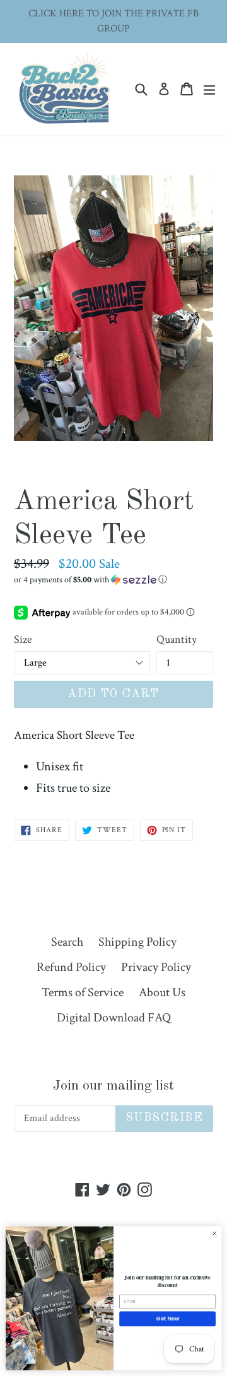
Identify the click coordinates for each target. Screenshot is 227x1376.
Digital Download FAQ (114, 1017)
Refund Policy (71, 967)
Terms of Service (83, 992)
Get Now (168, 1318)
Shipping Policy (137, 942)
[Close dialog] (214, 1233)
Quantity (176, 639)
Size (23, 639)
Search (67, 942)
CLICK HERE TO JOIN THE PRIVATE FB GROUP (113, 21)
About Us (162, 992)
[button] (113, 579)
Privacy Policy (156, 967)
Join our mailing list (113, 1086)
